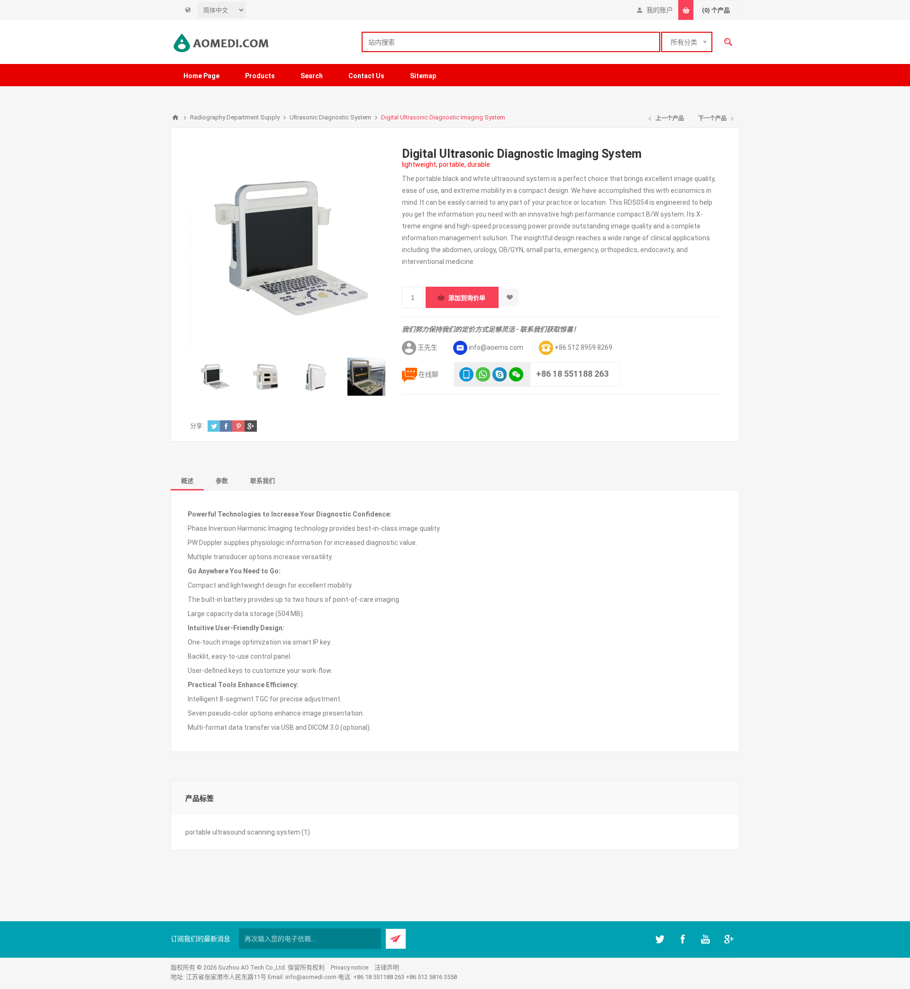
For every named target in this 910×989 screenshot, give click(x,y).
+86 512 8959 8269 (583, 347)
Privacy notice (349, 967)
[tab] (187, 480)
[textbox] (511, 42)
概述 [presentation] (187, 480)
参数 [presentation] (222, 480)
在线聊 (428, 374)
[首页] (175, 117)
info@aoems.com (496, 347)
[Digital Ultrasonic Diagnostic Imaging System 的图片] (215, 377)
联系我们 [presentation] (262, 480)
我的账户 (659, 10)
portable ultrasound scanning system (242, 832)
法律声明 (386, 967)
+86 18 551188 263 (572, 374)
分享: (197, 425)
